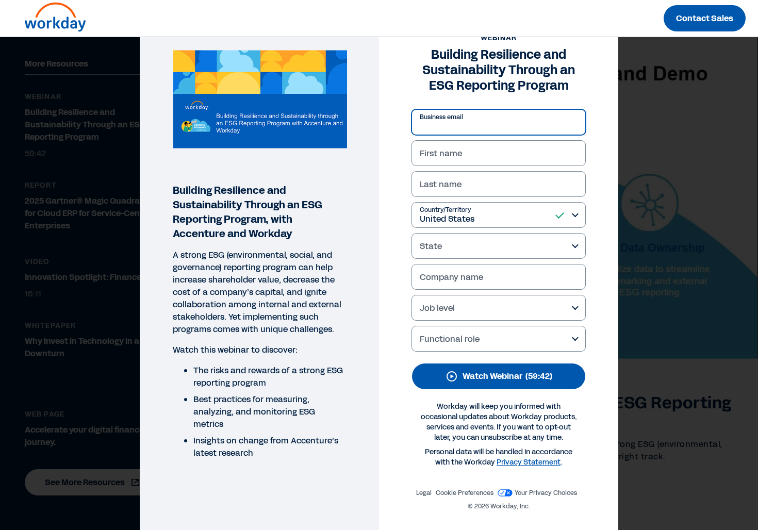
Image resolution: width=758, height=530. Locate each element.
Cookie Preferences (464, 493)
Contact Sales (704, 18)
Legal (424, 493)
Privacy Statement (529, 462)
